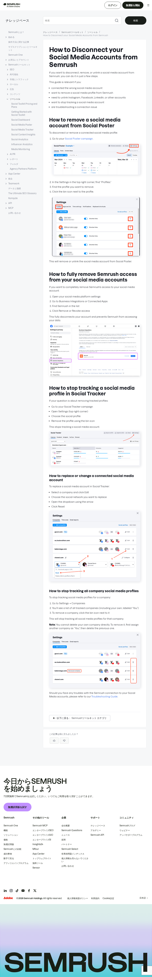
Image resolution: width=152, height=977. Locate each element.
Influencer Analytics (22, 144)
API (10, 203)
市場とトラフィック (19, 79)
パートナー (66, 844)
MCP (10, 208)
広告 (12, 89)
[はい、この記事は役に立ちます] (54, 740)
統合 (10, 179)
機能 (6, 830)
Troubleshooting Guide (104, 696)
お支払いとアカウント (18, 60)
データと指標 (14, 188)
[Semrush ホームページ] (11, 5)
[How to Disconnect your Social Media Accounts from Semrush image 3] (94, 375)
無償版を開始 (133, 5)
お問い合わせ (14, 213)
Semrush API (97, 835)
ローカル (14, 84)
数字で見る (9, 858)
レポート (14, 159)
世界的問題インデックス (72, 854)
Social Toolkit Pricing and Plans (24, 105)
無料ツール (38, 863)
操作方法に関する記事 (18, 42)
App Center (14, 174)
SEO (12, 69)
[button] (64, 740)
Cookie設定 (108, 898)
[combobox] (77, 20)
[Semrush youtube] (23, 891)
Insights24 (38, 844)
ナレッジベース (17, 20)
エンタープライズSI (42, 840)
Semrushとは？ (16, 32)
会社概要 (65, 825)
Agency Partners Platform (23, 169)
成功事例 (8, 854)
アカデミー (96, 830)
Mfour (36, 849)
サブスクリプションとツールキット (22, 48)
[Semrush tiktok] (17, 891)
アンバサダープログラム (130, 835)
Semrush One (15, 55)
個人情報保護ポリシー (77, 898)
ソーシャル (15, 99)
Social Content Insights (23, 134)
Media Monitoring (20, 149)
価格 (6, 840)
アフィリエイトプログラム (16, 863)
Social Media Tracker (22, 130)
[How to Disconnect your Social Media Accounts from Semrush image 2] (96, 255)
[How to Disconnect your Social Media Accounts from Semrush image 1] (96, 173)
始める (11, 37)
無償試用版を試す (17, 807)
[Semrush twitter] (35, 891)
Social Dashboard (20, 120)
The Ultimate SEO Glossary (22, 193)
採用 (63, 840)
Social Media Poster (21, 125)
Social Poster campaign (79, 138)
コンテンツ (15, 94)
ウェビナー (124, 830)
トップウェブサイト (42, 858)
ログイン (112, 5)
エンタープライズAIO (43, 835)
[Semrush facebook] (29, 891)
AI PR (12, 154)
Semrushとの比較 (12, 849)
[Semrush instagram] (11, 891)
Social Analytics (19, 139)
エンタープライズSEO (43, 830)
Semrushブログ (127, 825)
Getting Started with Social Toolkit (21, 113)
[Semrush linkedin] (5, 891)
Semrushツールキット (19, 65)
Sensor (36, 868)
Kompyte (13, 198)
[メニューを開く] (148, 5)
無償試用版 (9, 844)
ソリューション (11, 835)
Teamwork (13, 183)
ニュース (65, 835)
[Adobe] (8, 898)
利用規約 (95, 898)
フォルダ (14, 164)
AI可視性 (14, 74)
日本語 (143, 898)
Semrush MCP (40, 825)
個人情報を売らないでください (74, 860)
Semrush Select (69, 849)
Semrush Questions (71, 830)
